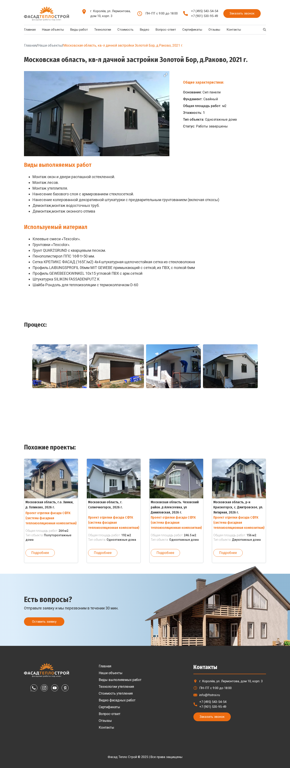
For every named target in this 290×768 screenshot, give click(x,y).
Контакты (234, 29)
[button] (165, 75)
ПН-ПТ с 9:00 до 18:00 (215, 688)
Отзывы (214, 29)
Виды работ (79, 29)
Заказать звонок (242, 13)
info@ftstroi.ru (209, 695)
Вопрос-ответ (166, 29)
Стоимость (125, 29)
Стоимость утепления (116, 693)
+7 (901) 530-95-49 (204, 16)
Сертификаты (192, 29)
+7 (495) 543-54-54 (204, 11)
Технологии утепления (116, 687)
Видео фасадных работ (117, 700)
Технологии (102, 29)
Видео (144, 29)
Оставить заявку (44, 622)
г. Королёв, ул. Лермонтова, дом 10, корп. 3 (110, 13)
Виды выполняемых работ (120, 680)
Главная (30, 29)
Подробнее (40, 553)
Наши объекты (53, 29)
